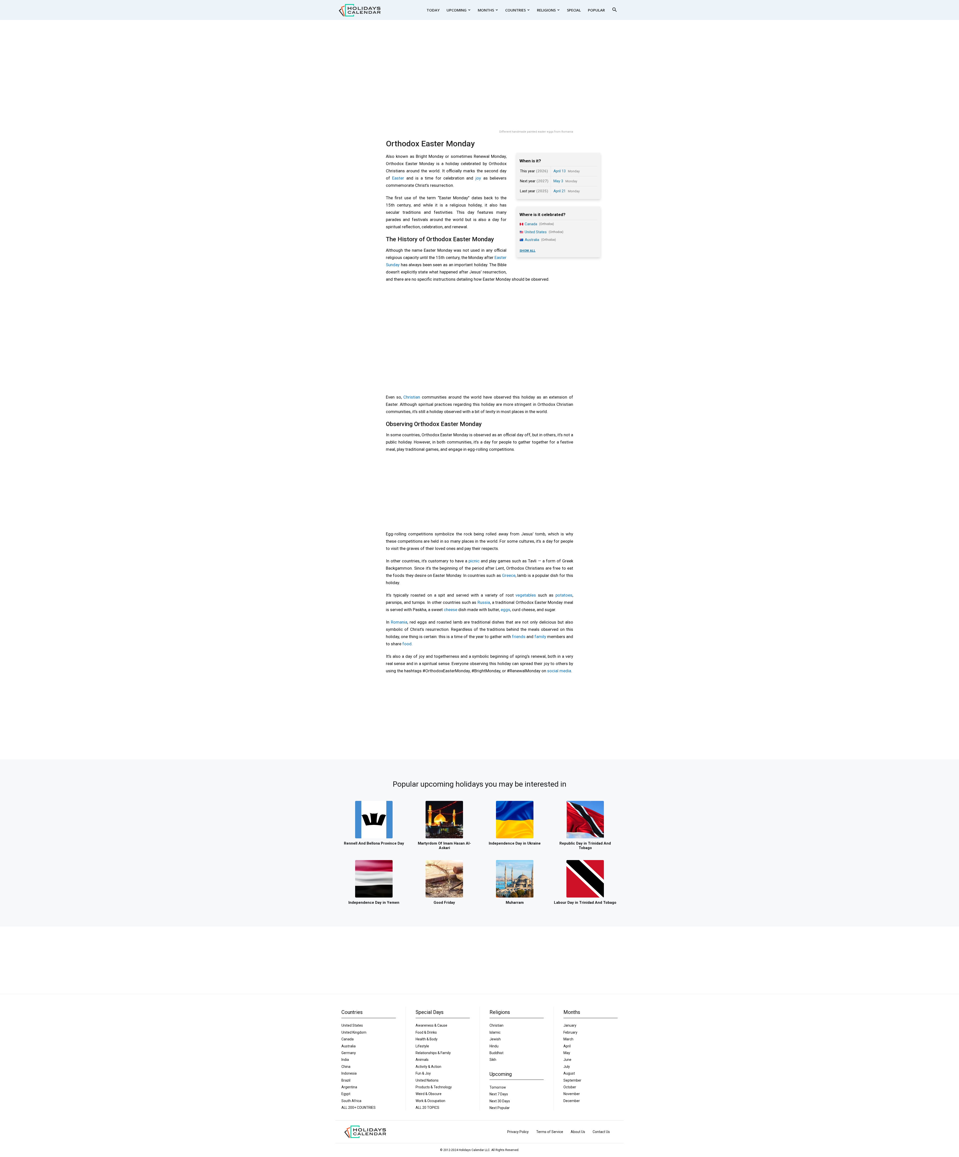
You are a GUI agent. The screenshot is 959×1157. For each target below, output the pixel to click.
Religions (546, 9)
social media (559, 670)
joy (478, 178)
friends (518, 636)
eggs (505, 609)
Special (574, 9)
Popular (596, 9)
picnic (474, 560)
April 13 (559, 171)
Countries (515, 9)
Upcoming (457, 9)
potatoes (563, 595)
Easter (398, 178)
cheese (450, 609)
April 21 (559, 191)
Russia (484, 602)
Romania (399, 622)
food (407, 643)
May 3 (558, 181)
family (540, 636)
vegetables (525, 595)
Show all (527, 250)
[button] (614, 10)
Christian (411, 397)
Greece (508, 575)
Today (433, 9)
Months (486, 9)
